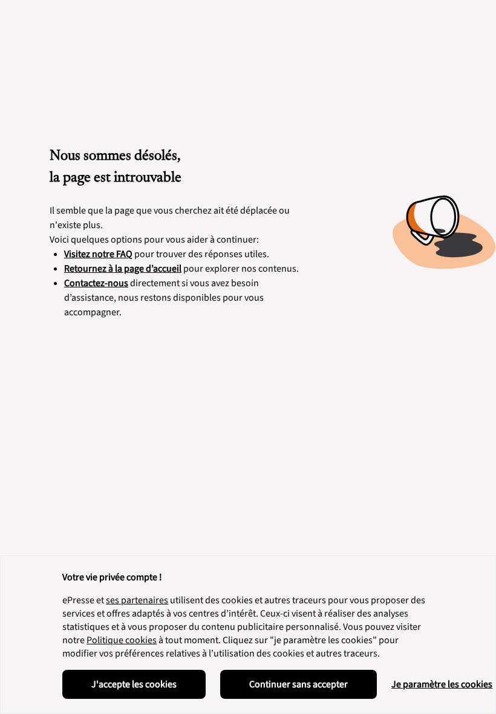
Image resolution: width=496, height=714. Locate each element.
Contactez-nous (96, 283)
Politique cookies (121, 640)
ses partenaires (137, 600)
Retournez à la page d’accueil (122, 268)
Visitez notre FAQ (98, 254)
